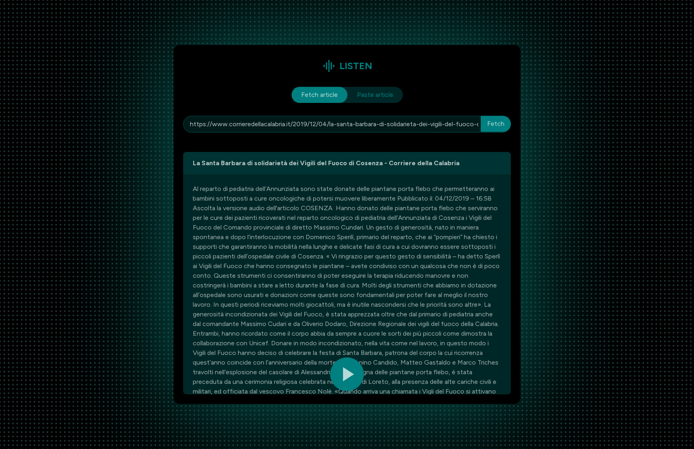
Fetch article (319, 94)
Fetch (495, 123)
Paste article (375, 94)
